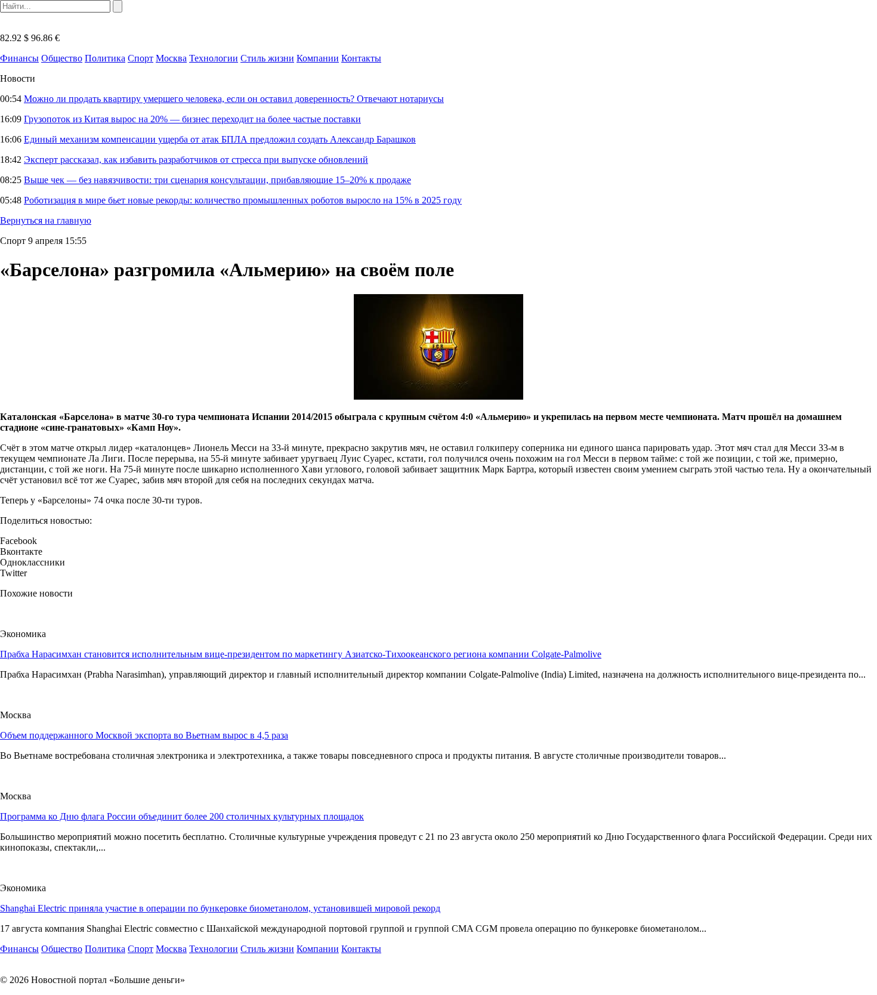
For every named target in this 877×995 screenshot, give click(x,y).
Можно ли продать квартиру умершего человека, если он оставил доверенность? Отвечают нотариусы (234, 99)
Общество (61, 58)
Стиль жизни (267, 58)
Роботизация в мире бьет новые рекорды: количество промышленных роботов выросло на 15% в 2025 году (243, 200)
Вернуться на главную (45, 220)
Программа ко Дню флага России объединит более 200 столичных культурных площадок (182, 816)
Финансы (19, 58)
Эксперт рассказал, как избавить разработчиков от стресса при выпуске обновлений (196, 159)
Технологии (213, 58)
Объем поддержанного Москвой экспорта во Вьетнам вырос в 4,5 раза (144, 735)
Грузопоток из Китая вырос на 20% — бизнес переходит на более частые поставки (192, 119)
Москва (171, 58)
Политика (105, 58)
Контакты (361, 58)
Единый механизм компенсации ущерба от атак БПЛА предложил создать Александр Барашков (220, 139)
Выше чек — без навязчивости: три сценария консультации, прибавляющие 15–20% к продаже (217, 180)
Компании (318, 58)
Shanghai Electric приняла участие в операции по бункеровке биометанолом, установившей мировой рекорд (220, 908)
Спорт (140, 58)
